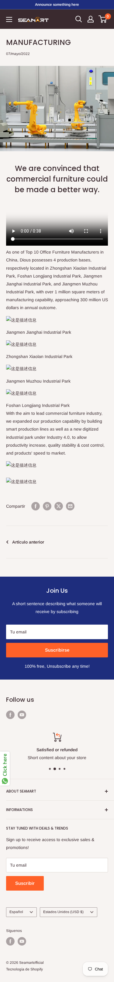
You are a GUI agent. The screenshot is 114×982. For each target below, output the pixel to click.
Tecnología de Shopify (24, 969)
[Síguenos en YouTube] (22, 715)
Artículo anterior (28, 542)
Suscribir (25, 883)
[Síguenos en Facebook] (10, 715)
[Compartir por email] (70, 506)
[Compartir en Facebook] (35, 506)
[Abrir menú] (9, 19)
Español (16, 912)
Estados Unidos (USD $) (63, 912)
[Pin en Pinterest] (47, 506)
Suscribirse (57, 650)
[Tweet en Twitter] (58, 506)
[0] (103, 19)
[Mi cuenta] (91, 19)
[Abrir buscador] (78, 19)
